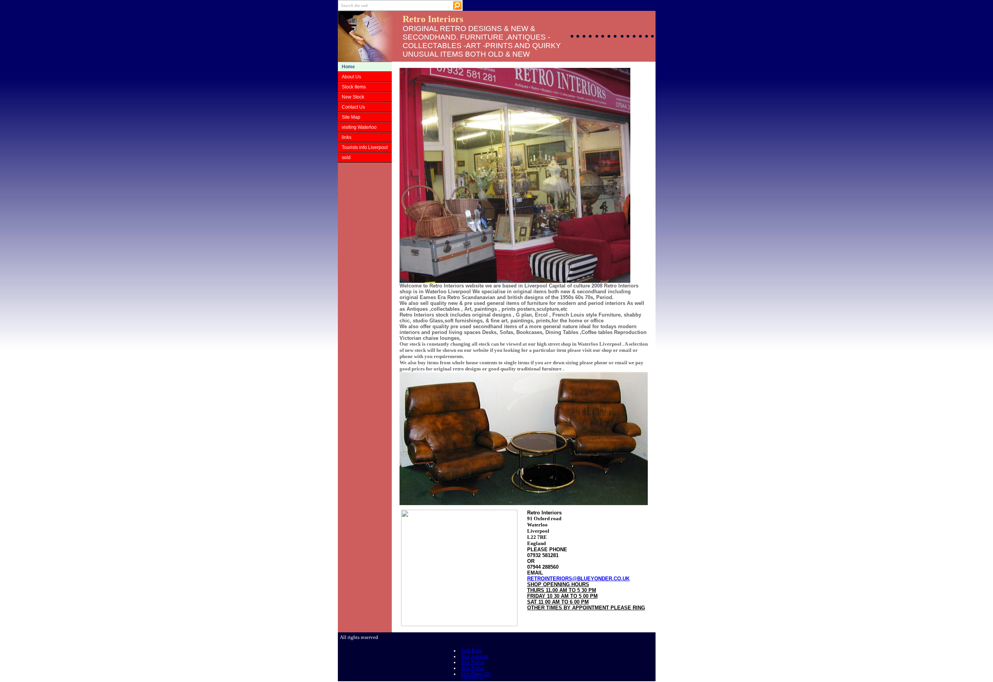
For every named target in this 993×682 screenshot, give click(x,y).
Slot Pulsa (472, 662)
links (346, 137)
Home (348, 66)
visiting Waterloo (359, 127)
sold (346, 157)
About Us (351, 77)
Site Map (351, 117)
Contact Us (353, 107)
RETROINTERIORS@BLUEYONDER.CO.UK (578, 579)
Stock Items (354, 87)
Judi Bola (471, 651)
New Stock (353, 97)
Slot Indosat (474, 656)
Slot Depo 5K (476, 674)
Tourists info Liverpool (365, 147)
